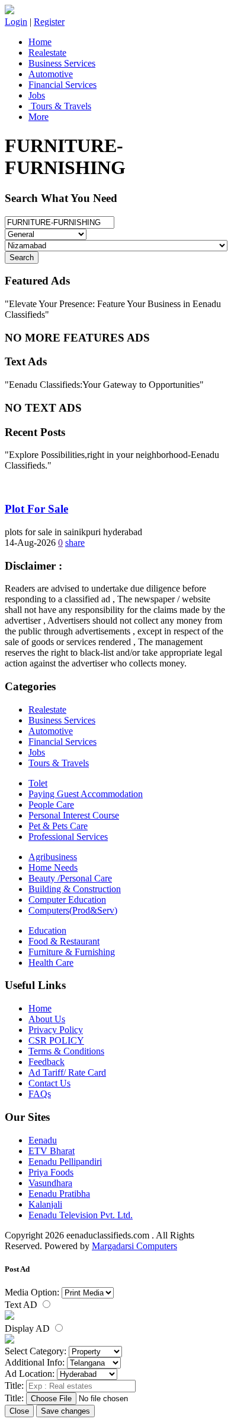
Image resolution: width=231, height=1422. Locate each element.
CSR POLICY (56, 1040)
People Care (51, 805)
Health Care (50, 963)
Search (21, 257)
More (38, 117)
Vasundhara (50, 1183)
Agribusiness (52, 857)
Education (47, 930)
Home (40, 42)
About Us (46, 1019)
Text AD (22, 1305)
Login (16, 22)
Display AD (28, 1328)
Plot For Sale (36, 509)
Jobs (36, 95)
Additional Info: (35, 1362)
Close (19, 1411)
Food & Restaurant (64, 941)
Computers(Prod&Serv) (72, 910)
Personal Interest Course (73, 815)
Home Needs (53, 867)
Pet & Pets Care (58, 826)
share (75, 543)
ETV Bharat (51, 1151)
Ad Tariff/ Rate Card (67, 1072)
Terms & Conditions (66, 1051)
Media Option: (32, 1292)
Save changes (65, 1411)
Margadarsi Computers (134, 1246)
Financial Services (62, 85)
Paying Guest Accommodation (85, 794)
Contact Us (49, 1083)
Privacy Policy (55, 1030)
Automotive (50, 74)
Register (49, 22)
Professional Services (68, 837)
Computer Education (67, 900)
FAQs (39, 1094)
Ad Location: (29, 1374)
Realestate (47, 53)
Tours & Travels (59, 106)
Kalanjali (45, 1204)
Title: (14, 1385)
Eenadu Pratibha (59, 1194)
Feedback (46, 1062)
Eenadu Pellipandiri (65, 1161)
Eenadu (42, 1140)
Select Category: (35, 1351)
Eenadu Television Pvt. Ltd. (80, 1215)
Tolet (37, 783)
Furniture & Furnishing (71, 952)
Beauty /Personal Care (70, 878)
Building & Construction (74, 889)
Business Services (61, 63)
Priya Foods (50, 1172)
